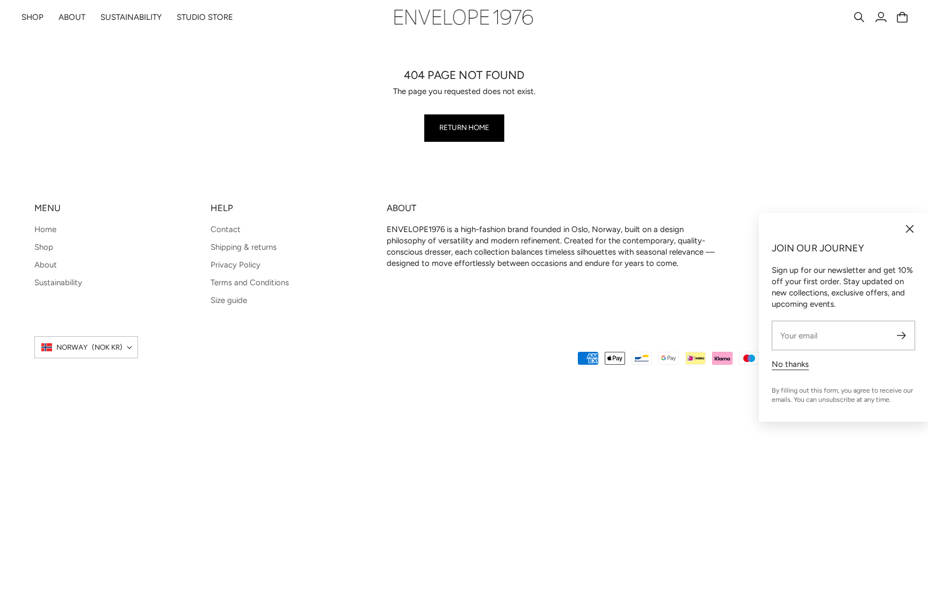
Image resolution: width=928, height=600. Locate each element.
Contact (226, 229)
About (45, 265)
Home (45, 229)
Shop (43, 247)
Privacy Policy (235, 265)
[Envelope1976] (464, 17)
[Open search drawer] (859, 17)
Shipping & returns (244, 247)
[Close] (909, 228)
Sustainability (58, 282)
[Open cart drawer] (902, 17)
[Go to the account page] (880, 17)
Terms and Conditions (250, 282)
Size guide (229, 300)
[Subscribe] (901, 335)
